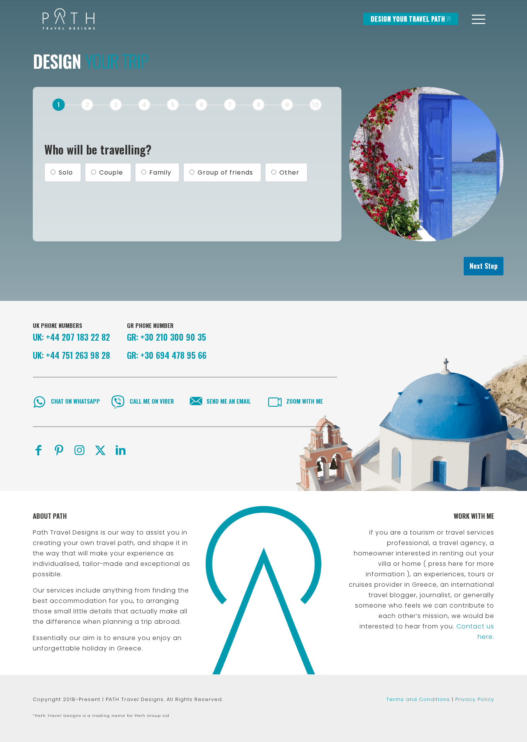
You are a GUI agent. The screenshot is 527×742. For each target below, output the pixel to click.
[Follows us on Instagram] (79, 450)
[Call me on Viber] (118, 402)
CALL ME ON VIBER (152, 401)
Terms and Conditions (418, 699)
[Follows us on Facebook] (38, 450)
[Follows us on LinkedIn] (120, 450)
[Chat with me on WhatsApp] (39, 402)
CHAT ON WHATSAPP (75, 401)
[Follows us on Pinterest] (59, 450)
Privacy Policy (474, 699)
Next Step (484, 266)
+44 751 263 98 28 (78, 355)
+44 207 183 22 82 (78, 337)
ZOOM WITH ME (304, 401)
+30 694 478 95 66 (173, 355)
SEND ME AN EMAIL (228, 401)
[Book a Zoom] (275, 402)
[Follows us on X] (100, 450)
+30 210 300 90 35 (173, 337)
